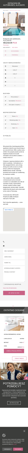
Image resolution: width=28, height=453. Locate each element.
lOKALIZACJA (8, 338)
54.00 (22, 342)
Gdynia (22, 338)
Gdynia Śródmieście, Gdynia (12, 334)
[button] (5, 25)
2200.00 (21, 347)
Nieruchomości (5, 10)
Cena (5, 346)
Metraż (6, 342)
